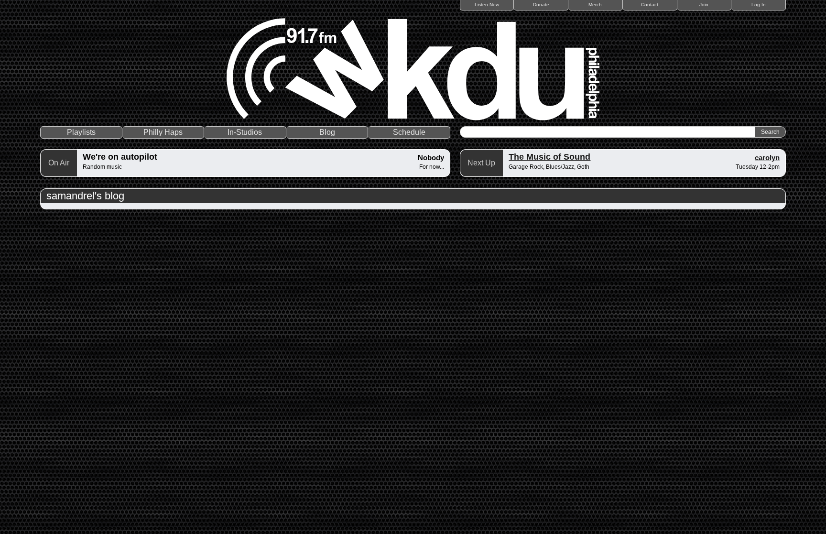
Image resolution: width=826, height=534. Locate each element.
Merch (595, 4)
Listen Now (487, 4)
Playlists (81, 132)
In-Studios (245, 132)
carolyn (767, 157)
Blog (327, 132)
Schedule (409, 132)
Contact (649, 4)
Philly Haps (163, 132)
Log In (758, 4)
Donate (541, 4)
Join (703, 4)
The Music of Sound (549, 157)
